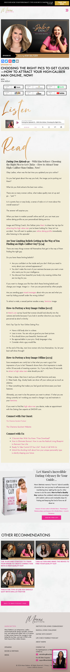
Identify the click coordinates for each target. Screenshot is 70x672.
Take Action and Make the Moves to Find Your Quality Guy (52, 562)
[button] (67, 10)
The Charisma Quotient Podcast (16, 421)
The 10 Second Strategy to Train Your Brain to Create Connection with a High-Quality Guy (17, 563)
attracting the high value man (17, 228)
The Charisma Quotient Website (18, 427)
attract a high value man (17, 371)
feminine (48, 301)
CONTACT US (40, 647)
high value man (30, 406)
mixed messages (30, 292)
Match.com (12, 313)
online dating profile (44, 231)
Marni (42, 225)
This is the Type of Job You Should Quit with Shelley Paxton (17, 590)
